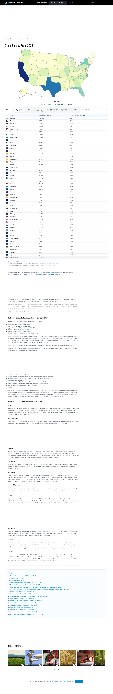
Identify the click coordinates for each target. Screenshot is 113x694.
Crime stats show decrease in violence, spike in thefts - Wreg (26, 614)
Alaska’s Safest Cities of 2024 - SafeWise (21, 609)
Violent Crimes (29, 110)
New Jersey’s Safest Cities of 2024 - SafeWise (23, 605)
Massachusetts (14, 181)
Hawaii (12, 222)
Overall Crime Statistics (19, 110)
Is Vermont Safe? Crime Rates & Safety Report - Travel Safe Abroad (28, 596)
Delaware (12, 230)
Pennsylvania (13, 140)
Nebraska (13, 216)
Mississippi (13, 214)
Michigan (12, 148)
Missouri (12, 164)
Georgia (12, 134)
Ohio (11, 142)
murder (70, 338)
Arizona (12, 153)
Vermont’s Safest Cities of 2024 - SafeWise (22, 598)
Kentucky (12, 200)
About (64, 681)
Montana (12, 227)
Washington (13, 137)
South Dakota (14, 238)
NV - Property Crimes (74, 110)
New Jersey (13, 159)
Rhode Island (13, 249)
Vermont (12, 252)
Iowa (11, 211)
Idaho (11, 233)
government (38, 274)
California (12, 118)
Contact (60, 681)
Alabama (12, 183)
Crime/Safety (8, 39)
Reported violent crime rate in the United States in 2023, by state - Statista (30, 585)
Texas (11, 121)
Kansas (12, 203)
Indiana (12, 173)
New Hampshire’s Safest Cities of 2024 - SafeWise (24, 594)
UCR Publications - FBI (16, 580)
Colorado (12, 151)
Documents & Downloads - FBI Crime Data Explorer (24, 576)
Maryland (12, 162)
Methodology (70, 681)
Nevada (12, 192)
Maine (12, 241)
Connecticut (13, 208)
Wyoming (12, 255)
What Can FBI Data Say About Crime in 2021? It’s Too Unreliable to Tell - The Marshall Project (35, 587)
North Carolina (14, 129)
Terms (56, 681)
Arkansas (12, 194)
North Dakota (14, 244)
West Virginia (13, 224)
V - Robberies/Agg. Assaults (52, 110)
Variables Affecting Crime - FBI (18, 578)
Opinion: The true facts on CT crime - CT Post (22, 603)
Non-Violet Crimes (64, 110)
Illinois (11, 131)
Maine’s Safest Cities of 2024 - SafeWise (21, 591)
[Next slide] (58, 669)
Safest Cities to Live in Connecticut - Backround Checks (25, 600)
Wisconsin (13, 189)
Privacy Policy (50, 681)
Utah (11, 205)
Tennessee (13, 145)
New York (13, 123)
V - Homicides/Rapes (39, 110)
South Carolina (14, 167)
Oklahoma (13, 186)
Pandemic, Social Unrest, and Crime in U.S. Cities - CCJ (25, 582)
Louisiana (12, 170)
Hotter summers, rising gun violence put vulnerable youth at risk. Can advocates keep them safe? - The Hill (39, 589)
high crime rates (52, 272)
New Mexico (13, 197)
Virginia (12, 156)
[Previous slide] (54, 669)
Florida (12, 126)
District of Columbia (15, 219)
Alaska (12, 235)
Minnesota (13, 178)
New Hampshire (14, 246)
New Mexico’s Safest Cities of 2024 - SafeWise (23, 612)
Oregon (12, 175)
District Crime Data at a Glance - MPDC (21, 607)
